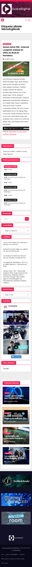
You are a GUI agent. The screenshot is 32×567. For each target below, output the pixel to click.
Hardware (7, 433)
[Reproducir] (5, 128)
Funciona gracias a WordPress (10, 548)
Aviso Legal (4, 563)
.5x (16, 128)
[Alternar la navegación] (29, 20)
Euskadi (7, 413)
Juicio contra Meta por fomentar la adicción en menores (15, 398)
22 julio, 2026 (11, 421)
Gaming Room (8, 453)
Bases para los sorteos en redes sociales (12, 558)
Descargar (13, 134)
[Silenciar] (24, 128)
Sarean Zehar (7, 44)
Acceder (6, 368)
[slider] (26, 128)
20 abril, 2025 (9, 59)
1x (17, 128)
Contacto (22, 554)
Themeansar (16, 550)
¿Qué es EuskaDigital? (12, 554)
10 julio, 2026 (10, 441)
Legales (7, 393)
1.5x (20, 128)
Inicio (2, 554)
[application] (16, 128)
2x (21, 128)
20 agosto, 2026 (11, 401)
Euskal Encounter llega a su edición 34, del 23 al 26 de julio (15, 418)
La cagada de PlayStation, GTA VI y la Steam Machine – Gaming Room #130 (15, 264)
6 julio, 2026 (10, 461)
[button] (25, 20)
